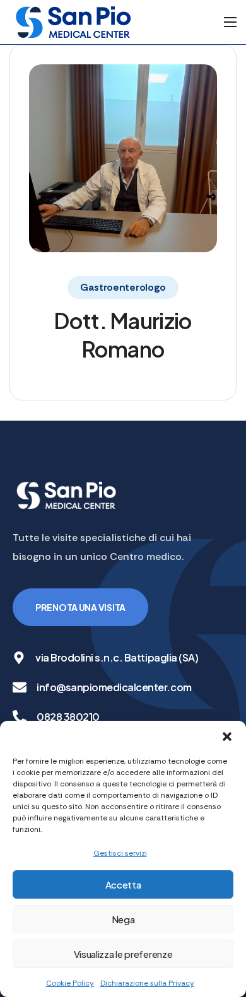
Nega (123, 919)
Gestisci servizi (120, 853)
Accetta (123, 884)
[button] (227, 736)
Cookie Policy (70, 983)
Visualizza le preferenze (123, 954)
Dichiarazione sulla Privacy (147, 983)
